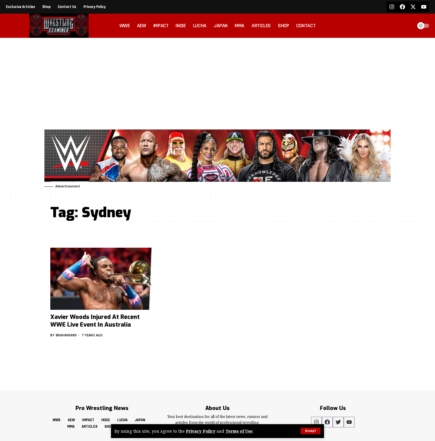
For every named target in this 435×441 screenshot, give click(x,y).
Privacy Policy (200, 431)
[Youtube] (423, 6)
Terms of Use (239, 431)
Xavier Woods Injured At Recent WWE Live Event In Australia (95, 321)
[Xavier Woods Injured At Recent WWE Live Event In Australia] (102, 279)
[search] (406, 26)
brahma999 (66, 335)
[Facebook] (402, 6)
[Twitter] (338, 422)
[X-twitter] (413, 6)
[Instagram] (391, 6)
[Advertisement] (217, 82)
